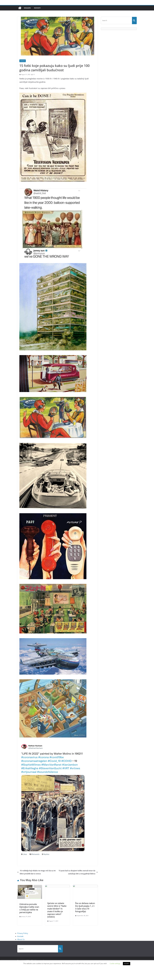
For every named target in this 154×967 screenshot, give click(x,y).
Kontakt (20, 936)
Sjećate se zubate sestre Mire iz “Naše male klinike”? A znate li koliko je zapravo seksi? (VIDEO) (56, 910)
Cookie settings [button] (115, 963)
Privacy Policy (22, 933)
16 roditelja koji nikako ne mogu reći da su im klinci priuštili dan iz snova (38, 872)
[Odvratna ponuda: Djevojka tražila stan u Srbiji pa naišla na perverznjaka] (29, 886)
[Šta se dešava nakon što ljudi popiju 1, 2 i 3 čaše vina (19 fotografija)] (85, 886)
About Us (21, 939)
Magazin (27, 8)
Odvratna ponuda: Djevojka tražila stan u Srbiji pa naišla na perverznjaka (29, 908)
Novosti (37, 8)
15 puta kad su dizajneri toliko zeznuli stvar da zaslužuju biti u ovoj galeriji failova (77, 872)
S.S (34, 74)
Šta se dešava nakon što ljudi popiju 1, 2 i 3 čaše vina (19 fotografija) (85, 907)
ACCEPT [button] (126, 963)
